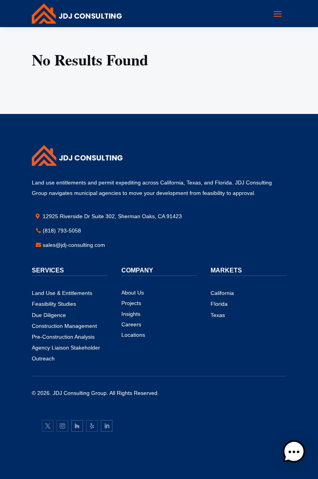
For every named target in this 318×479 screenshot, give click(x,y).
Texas (218, 315)
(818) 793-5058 (62, 230)
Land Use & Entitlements (62, 293)
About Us (132, 292)
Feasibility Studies (54, 304)
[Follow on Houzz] (77, 426)
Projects (131, 303)
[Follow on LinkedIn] (106, 426)
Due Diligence (49, 315)
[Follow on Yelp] (92, 426)
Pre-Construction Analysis (63, 337)
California (222, 293)
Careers (131, 324)
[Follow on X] (48, 426)
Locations (133, 335)
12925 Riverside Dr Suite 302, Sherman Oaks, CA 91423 (112, 216)
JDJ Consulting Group (80, 393)
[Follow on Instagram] (62, 426)
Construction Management (64, 326)
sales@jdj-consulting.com (74, 245)
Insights (130, 314)
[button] (294, 453)
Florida (219, 304)
